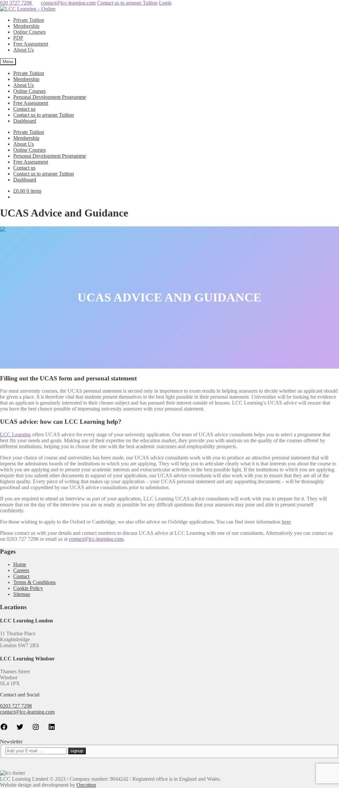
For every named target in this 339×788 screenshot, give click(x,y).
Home (19, 564)
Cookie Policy (28, 588)
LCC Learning (15, 434)
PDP (18, 38)
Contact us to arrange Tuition (127, 3)
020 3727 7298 (16, 3)
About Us (23, 50)
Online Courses (29, 32)
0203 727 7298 (16, 706)
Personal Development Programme (49, 97)
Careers (21, 570)
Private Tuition (28, 20)
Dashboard (24, 121)
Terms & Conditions (34, 582)
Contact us (24, 109)
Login (165, 3)
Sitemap (21, 594)
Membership (26, 26)
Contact (21, 576)
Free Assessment (30, 44)
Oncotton (86, 785)
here (286, 522)
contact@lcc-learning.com (68, 3)
